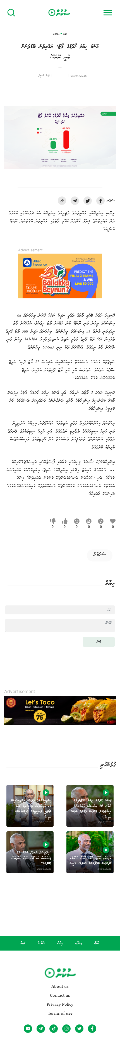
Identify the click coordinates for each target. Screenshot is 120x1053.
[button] (62, 200)
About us (60, 986)
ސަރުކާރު (99, 554)
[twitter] (87, 200)
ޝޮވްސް (41, 943)
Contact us (60, 995)
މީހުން (60, 943)
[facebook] (100, 200)
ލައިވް (22, 943)
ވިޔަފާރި (78, 943)
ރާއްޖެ (97, 943)
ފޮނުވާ (99, 641)
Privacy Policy (60, 1004)
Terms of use (60, 1013)
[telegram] (75, 200)
